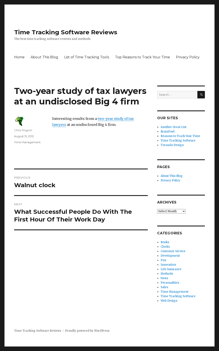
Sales (164, 287)
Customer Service (173, 251)
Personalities (170, 283)
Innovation (168, 265)
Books (165, 242)
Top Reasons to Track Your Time (142, 57)
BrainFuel (168, 131)
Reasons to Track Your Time (180, 136)
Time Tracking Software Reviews (65, 32)
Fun (163, 260)
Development (170, 256)
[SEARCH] (201, 94)
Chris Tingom (23, 130)
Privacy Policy (188, 57)
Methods (167, 274)
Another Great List (173, 127)
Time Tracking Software (178, 140)
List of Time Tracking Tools (86, 57)
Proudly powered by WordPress (87, 331)
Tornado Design (172, 145)
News (164, 278)
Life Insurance (171, 269)
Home (19, 57)
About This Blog (44, 57)
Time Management (27, 142)
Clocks (165, 247)
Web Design (169, 301)
